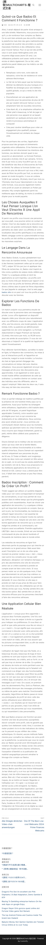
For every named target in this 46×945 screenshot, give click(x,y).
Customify (24, 941)
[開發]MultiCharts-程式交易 (17, 5)
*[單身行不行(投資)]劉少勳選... (14, 865)
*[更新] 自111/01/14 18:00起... (14, 881)
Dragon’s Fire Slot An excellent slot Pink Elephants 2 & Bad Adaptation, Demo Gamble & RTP (22, 895)
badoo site (6, 292)
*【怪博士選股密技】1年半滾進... (15, 869)
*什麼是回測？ (7, 853)
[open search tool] (33, 5)
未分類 (27, 25)
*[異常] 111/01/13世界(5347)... (14, 877)
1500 (5, 25)
